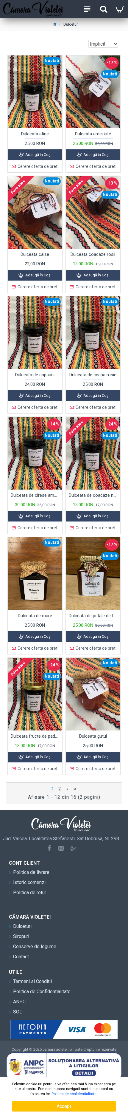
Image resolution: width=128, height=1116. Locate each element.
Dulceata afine (35, 134)
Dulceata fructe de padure (35, 736)
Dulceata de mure (35, 615)
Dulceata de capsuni (34, 374)
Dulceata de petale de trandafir (93, 615)
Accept (64, 1106)
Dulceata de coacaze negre (93, 495)
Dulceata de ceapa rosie (92, 374)
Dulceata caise (35, 254)
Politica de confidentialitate (73, 1094)
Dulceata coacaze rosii (93, 254)
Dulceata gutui (93, 736)
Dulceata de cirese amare (35, 495)
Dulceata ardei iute (93, 134)
